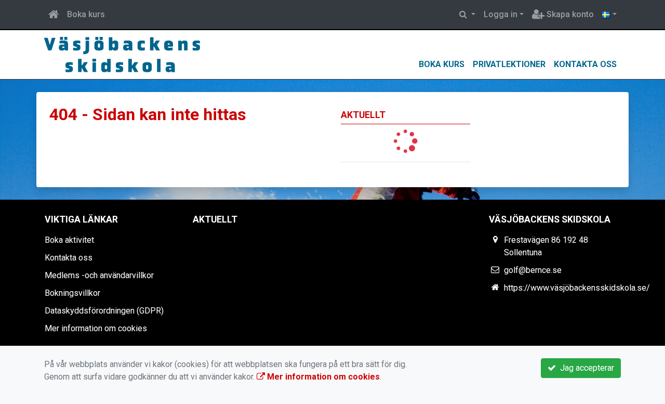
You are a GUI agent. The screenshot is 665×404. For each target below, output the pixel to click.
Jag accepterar (585, 368)
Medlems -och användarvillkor (99, 275)
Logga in (500, 14)
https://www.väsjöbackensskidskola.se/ (577, 288)
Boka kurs (86, 14)
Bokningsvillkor (72, 293)
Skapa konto (569, 14)
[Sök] (467, 14)
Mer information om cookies (96, 328)
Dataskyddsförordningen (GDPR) (104, 311)
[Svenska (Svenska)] (609, 14)
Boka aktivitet (69, 240)
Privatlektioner (509, 64)
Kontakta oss (585, 64)
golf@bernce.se (533, 270)
